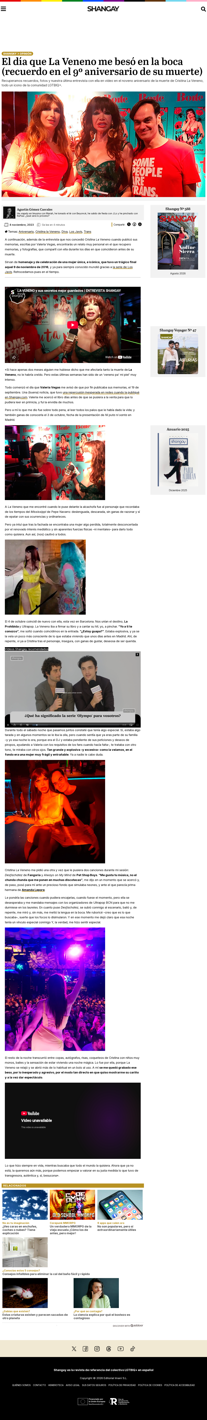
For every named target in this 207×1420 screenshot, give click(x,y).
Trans (87, 231)
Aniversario (26, 231)
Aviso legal (73, 1385)
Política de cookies (150, 1385)
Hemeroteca (56, 1385)
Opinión (26, 53)
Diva (64, 231)
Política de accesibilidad (179, 1385)
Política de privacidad (122, 1385)
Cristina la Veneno (47, 231)
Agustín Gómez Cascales (34, 209)
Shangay (9, 53)
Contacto (39, 1385)
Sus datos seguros (94, 1385)
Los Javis (75, 231)
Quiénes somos (21, 1385)
